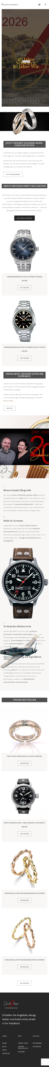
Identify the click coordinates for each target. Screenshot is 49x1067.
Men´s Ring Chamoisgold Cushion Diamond (24, 756)
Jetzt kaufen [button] (24, 287)
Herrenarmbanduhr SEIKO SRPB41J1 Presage (24, 277)
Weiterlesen (24, 763)
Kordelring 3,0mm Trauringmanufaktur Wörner (25, 893)
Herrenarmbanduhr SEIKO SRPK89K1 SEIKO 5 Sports (24, 347)
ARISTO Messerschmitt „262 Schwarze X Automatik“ (24, 823)
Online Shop (8, 401)
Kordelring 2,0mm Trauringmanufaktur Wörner (24, 960)
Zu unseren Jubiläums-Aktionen (26, 61)
